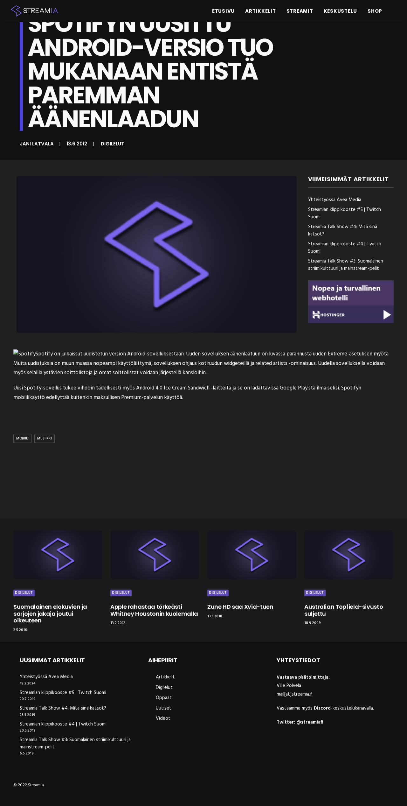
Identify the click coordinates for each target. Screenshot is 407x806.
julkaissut (71, 354)
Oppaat (164, 698)
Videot (163, 718)
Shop (375, 11)
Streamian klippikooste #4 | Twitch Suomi (63, 724)
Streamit (299, 11)
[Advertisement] (205, 482)
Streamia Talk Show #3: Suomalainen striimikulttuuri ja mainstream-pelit (75, 743)
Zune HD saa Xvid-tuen (240, 607)
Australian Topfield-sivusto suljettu (343, 610)
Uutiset (163, 708)
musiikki (44, 438)
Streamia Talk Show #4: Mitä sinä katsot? (63, 708)
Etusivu (223, 11)
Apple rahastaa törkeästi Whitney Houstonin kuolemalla (154, 610)
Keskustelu (340, 11)
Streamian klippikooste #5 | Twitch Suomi (63, 693)
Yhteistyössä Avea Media (46, 677)
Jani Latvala (37, 143)
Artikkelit (260, 11)
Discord (322, 708)
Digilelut (112, 143)
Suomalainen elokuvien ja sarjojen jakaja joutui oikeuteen (50, 613)
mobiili (22, 438)
